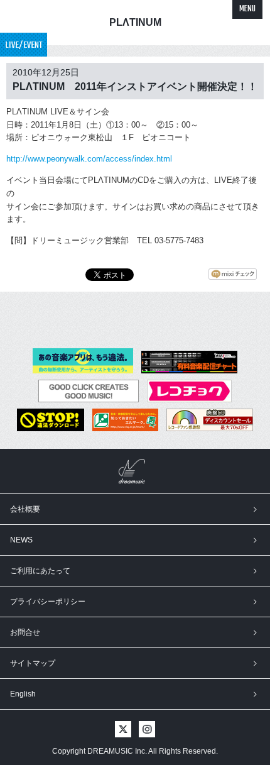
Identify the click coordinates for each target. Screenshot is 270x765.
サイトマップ (32, 663)
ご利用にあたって (40, 570)
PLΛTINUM (135, 22)
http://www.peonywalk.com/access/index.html (89, 158)
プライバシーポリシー (47, 601)
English (23, 694)
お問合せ (25, 632)
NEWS (21, 540)
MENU (247, 9)
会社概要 (25, 509)
